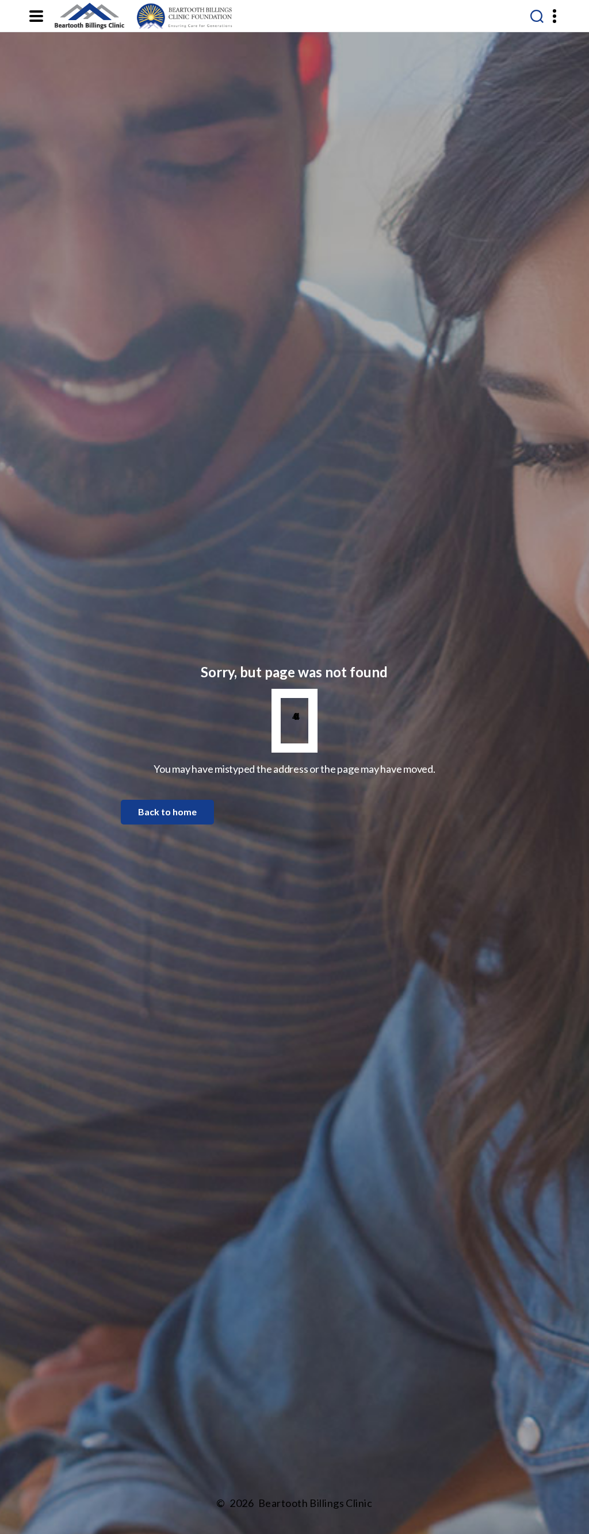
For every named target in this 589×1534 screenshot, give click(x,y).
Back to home (167, 811)
